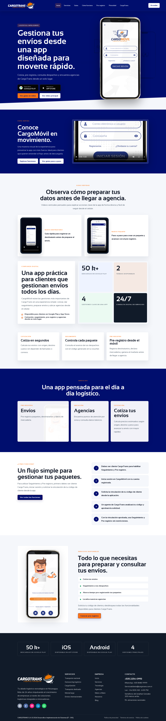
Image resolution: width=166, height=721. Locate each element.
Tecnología (99, 686)
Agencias (98, 689)
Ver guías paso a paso (51, 161)
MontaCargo (69, 693)
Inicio (58, 5)
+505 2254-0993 (133, 678)
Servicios (67, 5)
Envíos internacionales (73, 697)
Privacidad (112, 5)
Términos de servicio (127, 718)
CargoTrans (124, 5)
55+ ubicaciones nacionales (135, 700)
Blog (96, 700)
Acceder (154, 5)
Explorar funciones (28, 161)
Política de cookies (142, 718)
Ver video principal (50, 96)
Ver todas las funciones (30, 497)
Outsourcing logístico (73, 682)
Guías (76, 5)
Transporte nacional (72, 678)
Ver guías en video (28, 96)
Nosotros (98, 697)
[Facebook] (26, 706)
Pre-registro (100, 5)
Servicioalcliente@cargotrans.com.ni (138, 686)
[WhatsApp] (44, 706)
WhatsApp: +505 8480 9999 (136, 683)
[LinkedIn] (38, 706)
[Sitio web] (20, 706)
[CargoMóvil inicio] (21, 5)
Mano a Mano (100, 693)
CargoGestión (70, 686)
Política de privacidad (111, 718)
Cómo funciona (87, 5)
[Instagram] (32, 706)
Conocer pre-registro (89, 616)
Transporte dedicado (73, 689)
